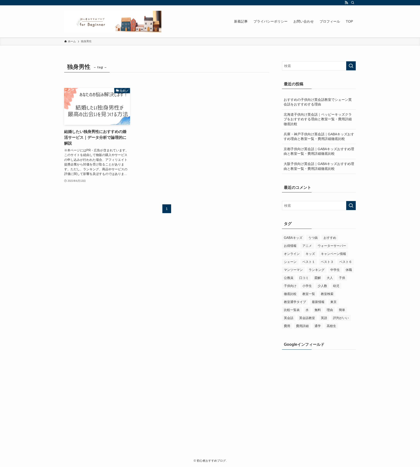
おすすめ (330, 238)
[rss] (346, 2)
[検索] (353, 2)
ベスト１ (308, 262)
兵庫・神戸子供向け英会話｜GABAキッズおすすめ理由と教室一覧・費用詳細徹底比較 (319, 136)
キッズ (310, 254)
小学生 (307, 286)
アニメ (307, 246)
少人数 (322, 286)
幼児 (336, 286)
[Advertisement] (319, 385)
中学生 (335, 270)
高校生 (331, 326)
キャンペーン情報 (333, 254)
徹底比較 (290, 294)
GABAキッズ (293, 238)
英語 (324, 318)
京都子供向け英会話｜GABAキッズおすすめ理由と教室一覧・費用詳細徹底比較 (319, 151)
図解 (318, 278)
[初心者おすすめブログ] (112, 21)
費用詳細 (302, 326)
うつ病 (313, 238)
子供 (342, 278)
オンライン (292, 254)
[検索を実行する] (351, 65)
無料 (318, 310)
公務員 (288, 278)
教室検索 (327, 294)
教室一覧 (308, 294)
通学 (318, 326)
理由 (330, 310)
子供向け (290, 286)
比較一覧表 (292, 310)
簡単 (342, 310)
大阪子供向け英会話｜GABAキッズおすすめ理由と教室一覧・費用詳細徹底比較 (319, 166)
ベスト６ (345, 262)
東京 (333, 302)
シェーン (290, 262)
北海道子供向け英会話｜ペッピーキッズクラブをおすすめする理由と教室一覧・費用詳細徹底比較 (318, 119)
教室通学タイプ (295, 302)
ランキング (316, 270)
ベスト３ (327, 262)
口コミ (304, 278)
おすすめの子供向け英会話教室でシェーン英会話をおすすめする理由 (318, 102)
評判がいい (341, 318)
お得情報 (290, 246)
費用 (287, 326)
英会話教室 (307, 318)
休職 (349, 270)
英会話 (288, 318)
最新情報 (318, 302)
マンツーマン (293, 270)
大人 (330, 278)
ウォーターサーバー (332, 246)
